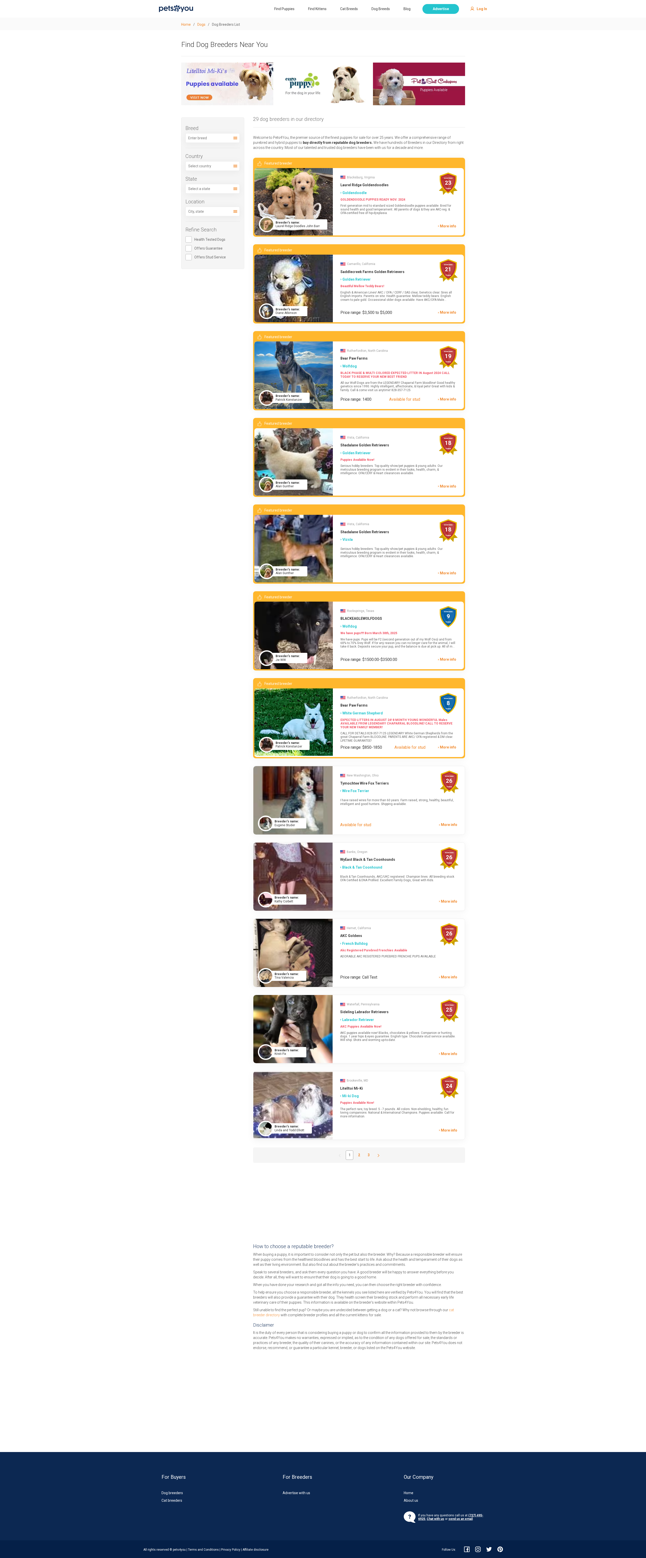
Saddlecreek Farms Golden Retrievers (372, 272)
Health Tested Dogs (209, 239)
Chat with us (435, 1519)
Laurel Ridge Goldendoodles (364, 185)
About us (411, 1500)
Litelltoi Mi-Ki (351, 1088)
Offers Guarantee (208, 248)
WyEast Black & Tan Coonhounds (367, 859)
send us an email (460, 1519)
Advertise (441, 9)
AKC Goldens (351, 936)
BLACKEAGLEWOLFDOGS (361, 618)
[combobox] (212, 138)
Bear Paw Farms (354, 358)
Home (408, 1493)
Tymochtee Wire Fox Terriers (364, 783)
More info (448, 226)
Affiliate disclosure (255, 1549)
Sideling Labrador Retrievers (364, 1012)
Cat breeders (172, 1500)
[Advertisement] (359, 1203)
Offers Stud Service (210, 257)
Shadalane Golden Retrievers (364, 445)
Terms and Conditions (203, 1549)
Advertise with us (296, 1493)
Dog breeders (172, 1493)
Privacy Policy (230, 1549)
